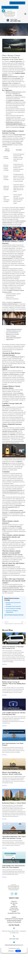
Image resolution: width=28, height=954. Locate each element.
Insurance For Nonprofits (14, 922)
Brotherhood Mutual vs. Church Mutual (14, 803)
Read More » (4, 664)
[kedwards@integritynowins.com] (14, 942)
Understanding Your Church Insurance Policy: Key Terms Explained (13, 866)
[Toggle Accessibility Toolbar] (3, 11)
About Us (14, 901)
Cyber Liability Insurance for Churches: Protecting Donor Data (14, 713)
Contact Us (14, 906)
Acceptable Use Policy (14, 913)
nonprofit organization (16, 61)
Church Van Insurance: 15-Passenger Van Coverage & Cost (13, 647)
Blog (14, 904)
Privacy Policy (14, 908)
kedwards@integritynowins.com (14, 945)
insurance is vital (6, 83)
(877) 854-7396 (15, 21)
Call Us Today (13, 19)
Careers (14, 917)
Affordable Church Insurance (13, 606)
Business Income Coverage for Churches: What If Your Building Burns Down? (14, 683)
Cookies (14, 911)
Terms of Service (14, 910)
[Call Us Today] (7, 20)
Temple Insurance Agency (14, 920)
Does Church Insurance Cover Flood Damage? (12, 744)
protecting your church (17, 357)
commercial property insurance (14, 124)
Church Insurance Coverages (13, 608)
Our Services (14, 903)
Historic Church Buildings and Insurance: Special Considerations (12, 773)
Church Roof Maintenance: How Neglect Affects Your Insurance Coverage (14, 837)
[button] (25, 14)
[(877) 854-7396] (14, 936)
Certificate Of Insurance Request (14, 918)
